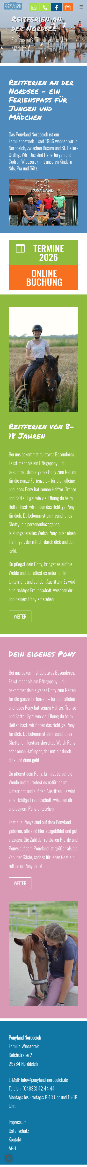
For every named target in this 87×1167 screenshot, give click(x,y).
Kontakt (15, 1139)
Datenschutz (19, 1130)
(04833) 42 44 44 (38, 1088)
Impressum (18, 1121)
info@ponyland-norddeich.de (44, 1079)
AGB (12, 1148)
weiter (20, 616)
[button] (8, 1158)
